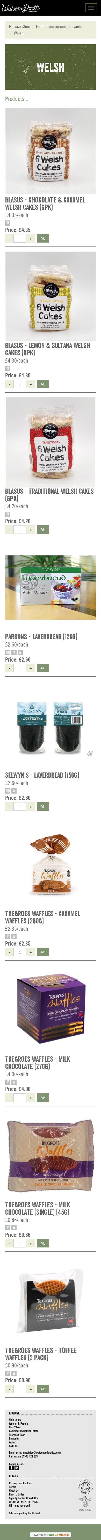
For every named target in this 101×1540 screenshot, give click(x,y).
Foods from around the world (59, 26)
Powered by (50, 1534)
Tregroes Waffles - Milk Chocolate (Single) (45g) (37, 1208)
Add (43, 238)
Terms (12, 1487)
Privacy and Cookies (20, 1483)
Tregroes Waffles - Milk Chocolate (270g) (37, 1063)
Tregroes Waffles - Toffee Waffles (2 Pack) (41, 1354)
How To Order (16, 1494)
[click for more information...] (50, 151)
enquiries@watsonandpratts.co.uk (42, 1452)
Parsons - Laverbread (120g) (41, 637)
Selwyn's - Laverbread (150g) (42, 775)
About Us (14, 1490)
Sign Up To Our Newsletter (23, 1498)
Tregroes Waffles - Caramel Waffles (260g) (42, 917)
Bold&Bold (34, 1513)
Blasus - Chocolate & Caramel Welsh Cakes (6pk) (45, 204)
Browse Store (19, 26)
